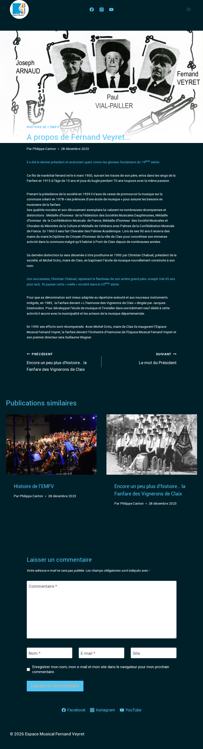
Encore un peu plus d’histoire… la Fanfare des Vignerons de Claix (57, 362)
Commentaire (43, 586)
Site (136, 653)
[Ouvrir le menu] (188, 9)
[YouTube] (111, 9)
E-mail (88, 653)
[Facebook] (92, 9)
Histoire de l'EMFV (43, 127)
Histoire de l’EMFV (34, 486)
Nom (35, 653)
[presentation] (51, 444)
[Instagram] (101, 9)
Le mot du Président (158, 358)
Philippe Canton (44, 149)
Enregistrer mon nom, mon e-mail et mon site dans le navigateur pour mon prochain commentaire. (100, 669)
